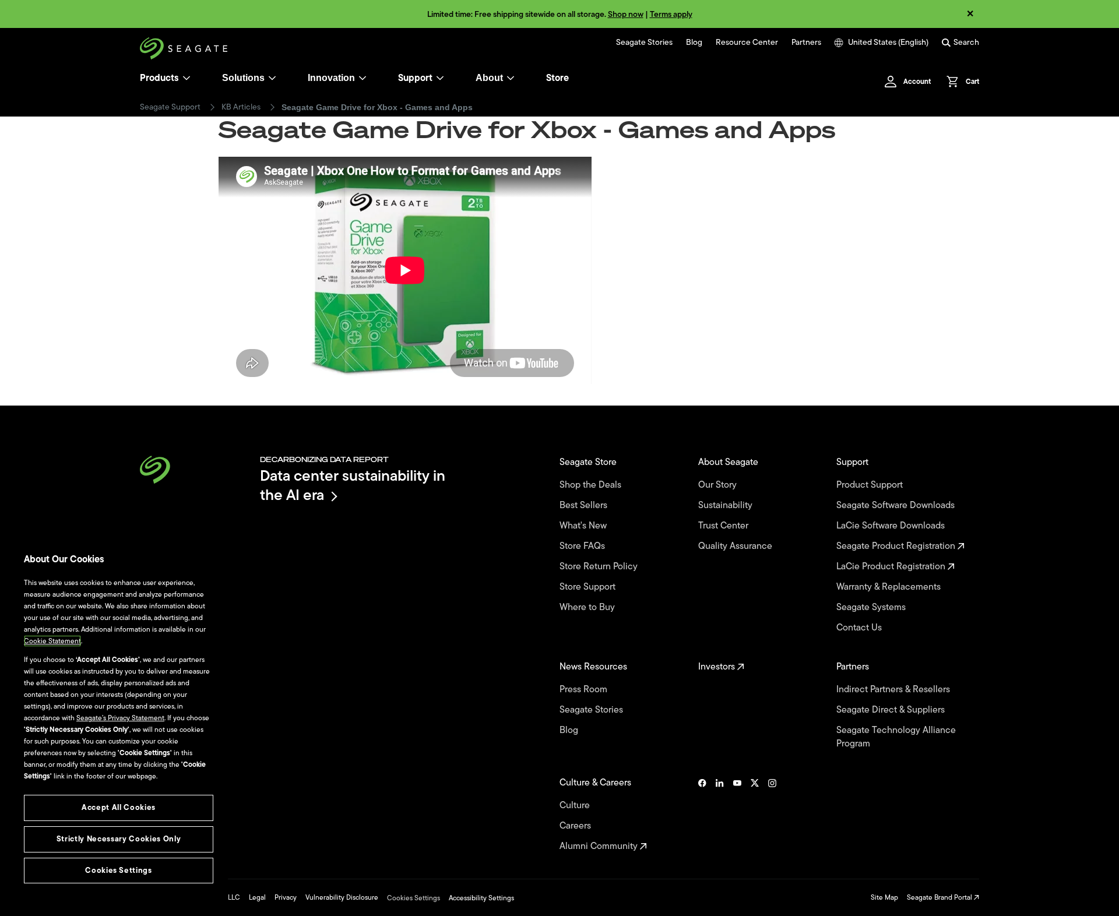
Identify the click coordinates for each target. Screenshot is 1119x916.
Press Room (585, 689)
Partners (806, 42)
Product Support (870, 485)
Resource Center (747, 42)
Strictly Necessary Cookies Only (119, 839)
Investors (717, 667)
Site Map (884, 897)
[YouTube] (737, 814)
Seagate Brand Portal (940, 897)
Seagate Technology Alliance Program (896, 737)
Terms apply (671, 14)
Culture (576, 805)
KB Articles (241, 107)
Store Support (589, 587)
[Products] (186, 78)
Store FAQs (583, 546)
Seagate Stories (644, 42)
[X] (755, 814)
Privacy (286, 897)
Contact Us (860, 628)
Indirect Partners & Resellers (894, 689)
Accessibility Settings (481, 898)
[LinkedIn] (720, 814)
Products (159, 78)
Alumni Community (600, 846)
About (489, 78)
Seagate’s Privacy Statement (120, 718)
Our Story (718, 485)
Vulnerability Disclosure (341, 897)
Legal (257, 897)
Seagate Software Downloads (896, 505)
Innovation (331, 78)
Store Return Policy (600, 566)
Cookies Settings (413, 898)
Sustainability (726, 505)
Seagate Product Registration (897, 546)
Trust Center (724, 526)
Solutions (243, 78)
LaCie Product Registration (892, 566)
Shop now (625, 14)
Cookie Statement (52, 641)
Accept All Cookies (119, 807)
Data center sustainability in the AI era (352, 485)
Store (557, 78)
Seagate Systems (872, 607)
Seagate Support (170, 107)
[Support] (440, 78)
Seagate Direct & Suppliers (891, 710)
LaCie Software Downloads (891, 526)
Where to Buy (588, 607)
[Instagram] (772, 814)
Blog (694, 42)
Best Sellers (585, 505)
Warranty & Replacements (889, 587)
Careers (576, 826)
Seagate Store (589, 462)
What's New (584, 526)
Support (415, 78)
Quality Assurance (736, 546)
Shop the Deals (593, 485)
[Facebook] (702, 814)
